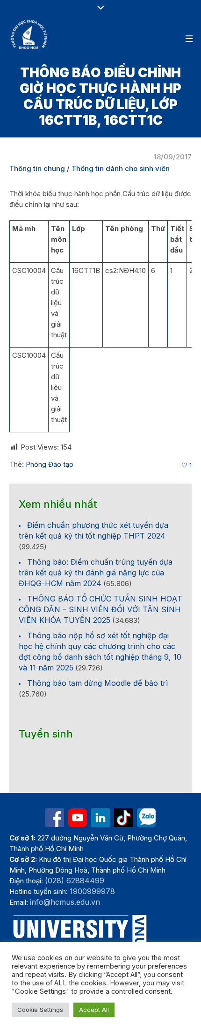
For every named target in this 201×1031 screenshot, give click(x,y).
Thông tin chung (37, 168)
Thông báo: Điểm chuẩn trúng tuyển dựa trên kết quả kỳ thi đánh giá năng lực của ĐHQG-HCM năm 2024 (95, 572)
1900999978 (92, 891)
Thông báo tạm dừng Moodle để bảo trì (97, 683)
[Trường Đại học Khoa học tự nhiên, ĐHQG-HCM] (29, 34)
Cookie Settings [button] (40, 1009)
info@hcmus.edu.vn (65, 902)
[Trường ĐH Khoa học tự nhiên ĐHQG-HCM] (54, 817)
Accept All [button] (94, 1009)
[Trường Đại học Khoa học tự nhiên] (100, 817)
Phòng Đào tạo (49, 464)
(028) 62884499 (74, 880)
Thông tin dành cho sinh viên (121, 168)
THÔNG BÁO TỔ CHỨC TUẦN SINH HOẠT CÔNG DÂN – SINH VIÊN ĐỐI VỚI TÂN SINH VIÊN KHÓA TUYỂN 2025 (100, 609)
